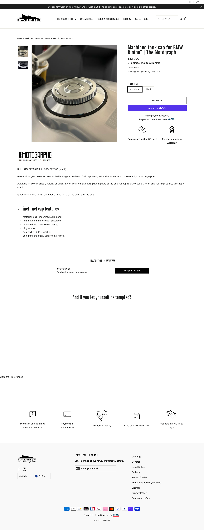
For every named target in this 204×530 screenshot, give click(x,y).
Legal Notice (138, 467)
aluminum (135, 89)
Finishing (133, 84)
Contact (136, 462)
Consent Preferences (11, 377)
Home (19, 38)
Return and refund (141, 498)
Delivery (136, 472)
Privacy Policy (139, 493)
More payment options (157, 115)
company (102, 425)
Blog (145, 18)
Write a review (132, 271)
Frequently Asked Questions (146, 482)
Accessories (86, 18)
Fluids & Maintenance (108, 18)
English (23, 476)
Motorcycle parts (66, 18)
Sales (138, 18)
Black (148, 89)
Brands (127, 18)
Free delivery (136, 425)
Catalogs (136, 456)
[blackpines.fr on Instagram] (24, 469)
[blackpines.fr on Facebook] (19, 469)
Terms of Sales (139, 477)
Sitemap (136, 488)
